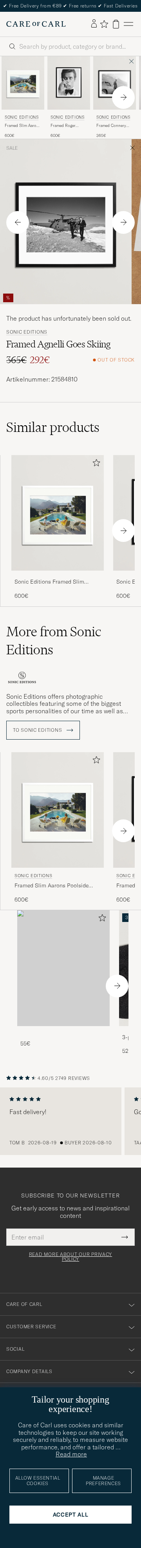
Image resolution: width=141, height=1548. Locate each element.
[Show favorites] (104, 24)
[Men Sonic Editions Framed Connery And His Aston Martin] (114, 83)
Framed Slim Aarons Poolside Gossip (23, 126)
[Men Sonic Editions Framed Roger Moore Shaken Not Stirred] (68, 83)
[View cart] (115, 24)
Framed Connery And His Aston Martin (111, 126)
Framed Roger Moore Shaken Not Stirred (67, 126)
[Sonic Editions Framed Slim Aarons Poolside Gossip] (57, 576)
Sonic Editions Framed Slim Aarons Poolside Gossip (49, 582)
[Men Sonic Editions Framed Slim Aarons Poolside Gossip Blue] (23, 83)
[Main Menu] (128, 24)
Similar (52, 427)
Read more (71, 1454)
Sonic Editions (21, 117)
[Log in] (94, 24)
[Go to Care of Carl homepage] (36, 24)
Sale (12, 148)
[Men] (63, 968)
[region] (70, 1121)
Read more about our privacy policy (70, 1257)
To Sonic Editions (38, 730)
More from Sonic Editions (53, 640)
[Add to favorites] (94, 464)
